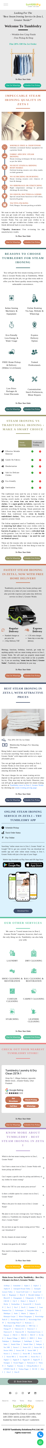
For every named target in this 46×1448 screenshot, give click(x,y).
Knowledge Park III (18, 1319)
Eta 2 (9, 1307)
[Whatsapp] (16, 1393)
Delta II (32, 1301)
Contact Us (39, 1401)
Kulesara (28, 1323)
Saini (37, 1341)
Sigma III (26, 1360)
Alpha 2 (27, 1286)
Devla (6, 1304)
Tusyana (20, 1366)
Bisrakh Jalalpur (34, 1295)
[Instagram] (22, 1393)
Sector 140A (8, 1350)
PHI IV (32, 1335)
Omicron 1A (19, 1329)
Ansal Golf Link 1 (23, 1292)
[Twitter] (29, 1393)
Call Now (13, 1106)
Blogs (30, 1401)
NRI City (32, 1326)
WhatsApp (31, 1106)
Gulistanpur (19, 1310)
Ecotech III (27, 1304)
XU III (34, 1369)
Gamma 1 (32, 1307)
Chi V (15, 1301)
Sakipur (39, 1344)
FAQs (14, 1401)
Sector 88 (26, 1354)
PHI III (23, 1335)
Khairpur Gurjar (9, 1316)
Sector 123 (27, 1347)
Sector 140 (38, 1347)
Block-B (7, 1298)
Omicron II (8, 1332)
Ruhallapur (17, 1341)
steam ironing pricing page (26, 788)
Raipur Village (12, 1338)
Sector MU (23, 1357)
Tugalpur (10, 1366)
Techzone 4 (31, 1363)
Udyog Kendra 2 (33, 1366)
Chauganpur (17, 1298)
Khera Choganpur (25, 1316)
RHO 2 (23, 1338)
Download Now (23, 911)
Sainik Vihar (15, 1344)
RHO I (32, 1338)
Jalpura (32, 1313)
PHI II (15, 1335)
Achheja (7, 1286)
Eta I (16, 1307)
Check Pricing (31, 1100)
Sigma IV (36, 1360)
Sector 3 (16, 1354)
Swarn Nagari (19, 1363)
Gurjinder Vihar (33, 1310)
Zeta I (9, 1372)
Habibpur (7, 1313)
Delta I (23, 1301)
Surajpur (7, 1363)
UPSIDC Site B (9, 1369)
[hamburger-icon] (5, 5)
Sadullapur (28, 1341)
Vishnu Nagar (24, 1369)
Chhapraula (30, 1298)
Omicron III (19, 1332)
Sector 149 (20, 1350)
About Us (5, 1401)
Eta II (23, 1307)
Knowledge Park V (14, 1323)
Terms (22, 1401)
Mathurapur (8, 1326)
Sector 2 (7, 1354)
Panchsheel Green (34, 1332)
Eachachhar (16, 1304)
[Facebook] (10, 1393)
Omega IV (7, 1329)
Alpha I (36, 1286)
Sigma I (6, 1360)
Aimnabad (16, 1286)
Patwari (6, 1335)
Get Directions (13, 1099)
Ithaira (23, 1313)
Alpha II (7, 1289)
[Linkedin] (35, 1393)
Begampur (12, 1295)
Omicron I (31, 1329)
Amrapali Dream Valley (21, 1289)
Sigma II (16, 1360)
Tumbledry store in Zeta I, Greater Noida (26, 785)
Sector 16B (32, 1350)
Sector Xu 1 (35, 1357)
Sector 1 (16, 1347)
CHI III (6, 1301)
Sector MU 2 (11, 1357)
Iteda (16, 1313)
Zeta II (16, 1372)
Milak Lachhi (20, 1326)
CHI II (39, 1298)
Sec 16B (7, 1347)
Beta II (22, 1295)
